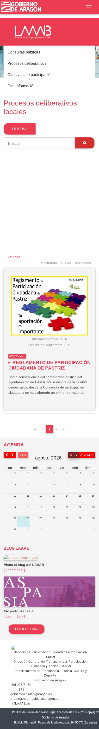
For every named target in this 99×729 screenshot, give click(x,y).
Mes (73, 455)
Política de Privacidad (26, 712)
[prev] (7, 455)
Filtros (18, 129)
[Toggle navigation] (88, 7)
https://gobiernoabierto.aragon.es (34, 698)
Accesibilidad (65, 712)
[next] (13, 455)
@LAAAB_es (21, 703)
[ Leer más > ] (14, 570)
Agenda (86, 455)
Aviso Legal (48, 712)
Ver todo (13, 257)
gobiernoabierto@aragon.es (31, 694)
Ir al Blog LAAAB (26, 629)
